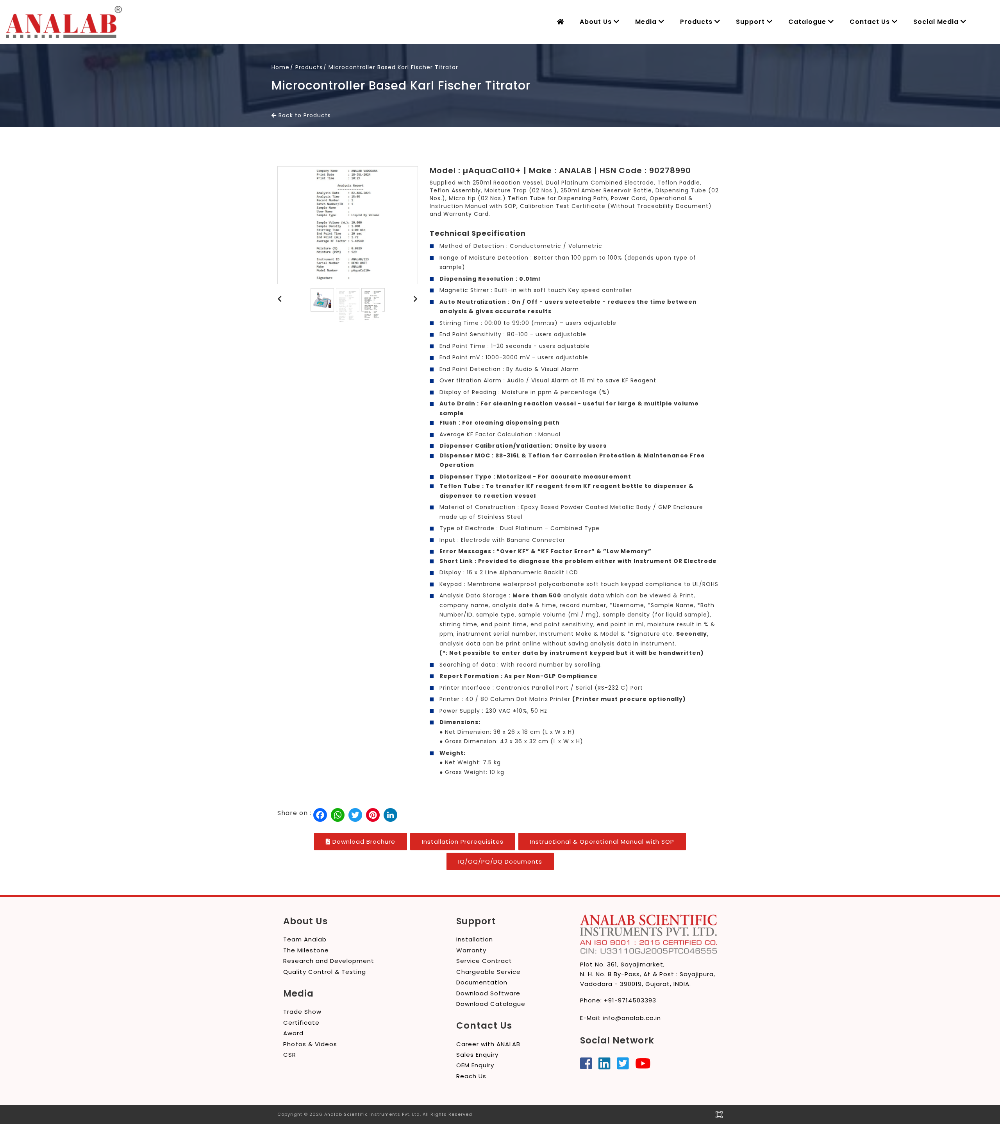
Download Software (488, 993)
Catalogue (808, 21)
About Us (597, 21)
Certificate (301, 1022)
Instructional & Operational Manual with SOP (602, 841)
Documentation (481, 982)
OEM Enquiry (475, 1065)
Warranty (471, 950)
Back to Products (304, 115)
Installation (474, 939)
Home (280, 67)
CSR (289, 1055)
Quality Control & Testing (324, 972)
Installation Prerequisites (463, 841)
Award (293, 1033)
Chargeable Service (488, 972)
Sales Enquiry (477, 1055)
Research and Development (328, 961)
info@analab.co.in (632, 1018)
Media (647, 21)
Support (751, 21)
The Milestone (306, 950)
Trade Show (302, 1011)
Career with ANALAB (488, 1044)
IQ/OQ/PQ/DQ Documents (500, 861)
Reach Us (471, 1076)
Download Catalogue (490, 1004)
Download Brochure (362, 841)
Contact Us (871, 21)
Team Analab (305, 939)
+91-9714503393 (630, 1000)
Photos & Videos (310, 1044)
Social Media (937, 21)
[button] (279, 299)
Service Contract (484, 961)
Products (697, 21)
